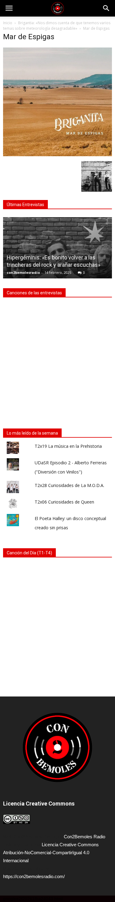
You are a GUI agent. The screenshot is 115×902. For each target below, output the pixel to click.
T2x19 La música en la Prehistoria (68, 446)
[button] (106, 8)
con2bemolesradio (23, 272)
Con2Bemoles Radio (84, 836)
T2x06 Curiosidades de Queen (64, 502)
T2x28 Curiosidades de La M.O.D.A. (69, 485)
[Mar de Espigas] (57, 154)
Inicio (7, 22)
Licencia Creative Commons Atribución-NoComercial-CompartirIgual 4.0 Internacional (51, 852)
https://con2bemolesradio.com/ (34, 876)
